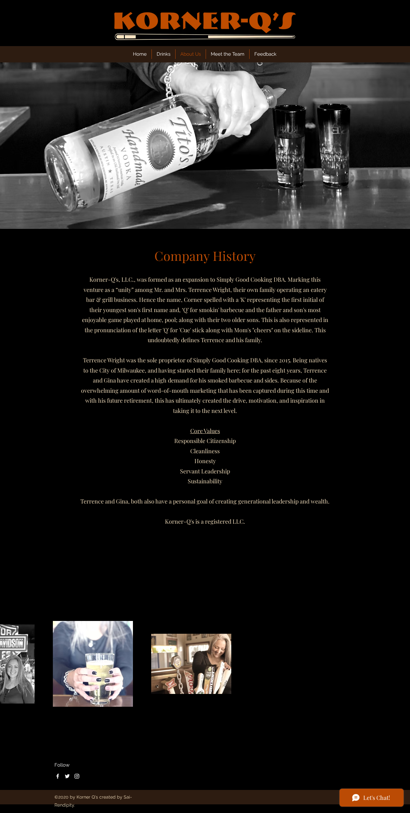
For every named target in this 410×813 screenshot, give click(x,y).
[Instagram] (77, 776)
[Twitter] (67, 776)
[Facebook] (57, 776)
